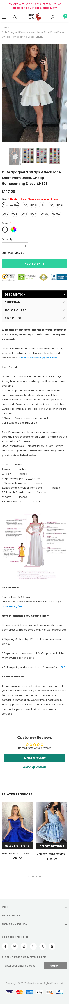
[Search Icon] (15, 17)
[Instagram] (24, 946)
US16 (34, 214)
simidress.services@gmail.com (38, 357)
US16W (44, 214)
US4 (42, 205)
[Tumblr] (42, 946)
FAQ (63, 667)
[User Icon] (53, 17)
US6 (51, 205)
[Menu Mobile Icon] (4, 17)
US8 (59, 205)
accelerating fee (12, 606)
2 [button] (33, 876)
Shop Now (50, 8)
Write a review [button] (34, 758)
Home (5, 27)
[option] (34, 93)
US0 (24, 205)
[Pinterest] (33, 946)
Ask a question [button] (34, 767)
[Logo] (34, 17)
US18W (56, 214)
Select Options (17, 846)
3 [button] (36, 876)
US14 (24, 214)
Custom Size (11, 205)
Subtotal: (7, 253)
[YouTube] (52, 946)
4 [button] (40, 876)
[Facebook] (5, 946)
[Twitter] (14, 946)
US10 (5, 214)
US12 (15, 214)
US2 (33, 205)
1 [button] (29, 876)
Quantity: (7, 239)
